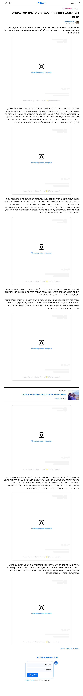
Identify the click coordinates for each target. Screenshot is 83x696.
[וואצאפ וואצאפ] (10, 3)
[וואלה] (41, 3)
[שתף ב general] (6, 3)
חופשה (67, 649)
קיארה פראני (75, 649)
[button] (72, 3)
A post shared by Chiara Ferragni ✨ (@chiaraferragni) (41, 101)
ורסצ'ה (62, 649)
